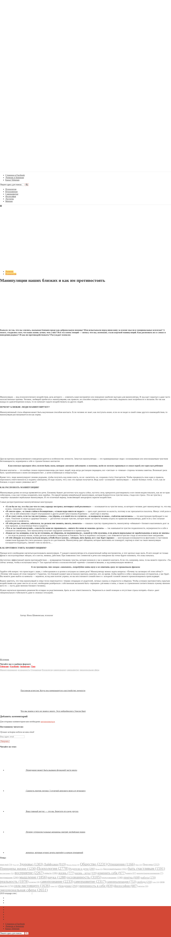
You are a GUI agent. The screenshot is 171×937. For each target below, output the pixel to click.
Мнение (9, 201)
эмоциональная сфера (89, 670)
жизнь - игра (86, 873)
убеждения (68, 886)
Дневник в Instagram (14, 900)
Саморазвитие (11, 194)
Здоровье (31, 864)
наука (57, 877)
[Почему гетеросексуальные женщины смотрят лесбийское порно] (15, 832)
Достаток (9, 199)
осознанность (24, 670)
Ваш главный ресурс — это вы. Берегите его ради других (52, 811)
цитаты (143, 886)
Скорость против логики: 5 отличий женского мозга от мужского (56, 791)
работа (148, 877)
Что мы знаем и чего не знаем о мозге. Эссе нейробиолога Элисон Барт (53, 711)
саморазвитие (73, 670)
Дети (16, 865)
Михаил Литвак (73, 865)
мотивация (9, 877)
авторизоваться (48, 721)
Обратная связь (24, 893)
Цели (99, 869)
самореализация (121, 881)
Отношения (35, 670)
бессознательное (115, 868)
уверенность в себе (96, 886)
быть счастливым (146, 869)
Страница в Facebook (15, 898)
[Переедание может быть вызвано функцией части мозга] (15, 770)
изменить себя (111, 873)
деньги (51, 873)
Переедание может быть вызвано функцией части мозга (51, 770)
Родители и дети (82, 868)
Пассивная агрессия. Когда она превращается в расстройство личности (53, 690)
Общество (93, 864)
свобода (144, 881)
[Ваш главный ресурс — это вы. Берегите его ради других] (15, 811)
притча (131, 877)
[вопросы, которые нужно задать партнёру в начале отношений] (15, 852)
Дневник (9, 271)
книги (131, 873)
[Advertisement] (85, 308)
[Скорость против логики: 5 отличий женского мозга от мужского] (15, 791)
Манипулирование (8, 670)
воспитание (7, 873)
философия (125, 886)
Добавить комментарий (13, 287)
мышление (33, 877)
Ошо (138, 865)
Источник (4, 659)
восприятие (29, 873)
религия (34, 882)
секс (156, 882)
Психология (10, 189)
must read (6, 864)
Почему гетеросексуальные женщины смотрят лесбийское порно (55, 832)
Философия (10, 196)
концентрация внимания (150, 873)
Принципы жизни (18, 869)
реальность (14, 881)
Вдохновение (11, 191)
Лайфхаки (55, 864)
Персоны (151, 864)
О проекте (37, 893)
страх (53, 886)
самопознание (59, 670)
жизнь (66, 873)
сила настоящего (32, 886)
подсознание (112, 877)
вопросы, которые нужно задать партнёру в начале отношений (54, 852)
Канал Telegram (12, 903)
